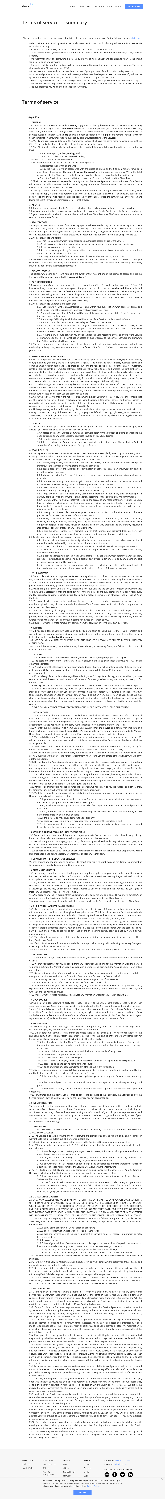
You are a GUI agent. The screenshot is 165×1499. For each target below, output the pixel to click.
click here (135, 38)
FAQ (65, 1464)
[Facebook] (114, 1475)
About (110, 6)
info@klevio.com (121, 1464)
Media (86, 1472)
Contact (118, 6)
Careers (87, 1468)
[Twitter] (122, 1475)
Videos (66, 1468)
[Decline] (162, 1479)
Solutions (99, 6)
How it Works (86, 6)
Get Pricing (134, 6)
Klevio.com (27, 1460)
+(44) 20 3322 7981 (123, 1460)
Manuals (67, 1476)
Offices (45, 1468)
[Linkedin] (130, 1475)
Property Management (48, 1473)
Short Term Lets (49, 1464)
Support (67, 1460)
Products (73, 6)
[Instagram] (107, 1475)
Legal (86, 1476)
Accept (82, 1492)
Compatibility (69, 1472)
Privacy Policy (93, 1486)
